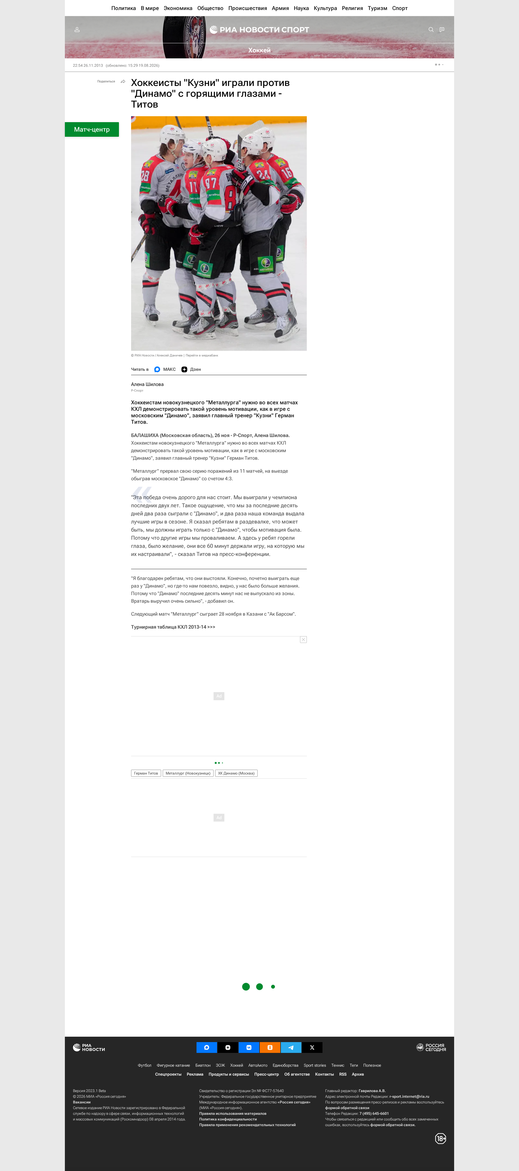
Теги (354, 1065)
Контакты (324, 1074)
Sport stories (315, 1065)
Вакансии (82, 1102)
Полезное (372, 1065)
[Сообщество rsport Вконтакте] (249, 1047)
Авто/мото (257, 1065)
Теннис (337, 1065)
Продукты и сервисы (229, 1074)
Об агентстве (297, 1074)
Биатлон (203, 1065)
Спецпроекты (168, 1074)
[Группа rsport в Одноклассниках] (270, 1047)
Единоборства (285, 1065)
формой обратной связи (347, 1108)
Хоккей (236, 1065)
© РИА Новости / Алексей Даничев (157, 355)
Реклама (195, 1074)
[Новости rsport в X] (312, 1047)
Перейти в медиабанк (202, 355)
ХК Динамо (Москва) (236, 773)
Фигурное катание (173, 1065)
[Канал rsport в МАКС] (207, 1047)
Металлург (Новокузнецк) (188, 773)
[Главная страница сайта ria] (241, 29)
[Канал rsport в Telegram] (291, 1047)
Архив (358, 1074)
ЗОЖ (220, 1065)
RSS (343, 1074)
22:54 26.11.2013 (88, 65)
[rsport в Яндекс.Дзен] (228, 1047)
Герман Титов (146, 773)
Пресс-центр (266, 1074)
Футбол (144, 1065)
